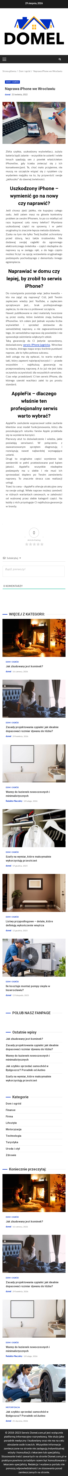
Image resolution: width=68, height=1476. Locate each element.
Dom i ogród (12, 82)
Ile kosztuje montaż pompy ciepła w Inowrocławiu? (34, 958)
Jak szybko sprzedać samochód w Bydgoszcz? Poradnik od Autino (34, 1383)
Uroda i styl (13, 1148)
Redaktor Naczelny (14, 801)
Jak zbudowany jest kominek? (34, 638)
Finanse (11, 1110)
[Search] (60, 59)
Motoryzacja (13, 1129)
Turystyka (12, 1142)
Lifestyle (11, 1123)
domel (8, 95)
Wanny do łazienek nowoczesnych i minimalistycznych (34, 763)
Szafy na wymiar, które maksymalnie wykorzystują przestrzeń (34, 828)
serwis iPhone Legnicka (36, 345)
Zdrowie (11, 1155)
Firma (9, 1116)
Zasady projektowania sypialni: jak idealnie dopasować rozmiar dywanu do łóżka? (34, 699)
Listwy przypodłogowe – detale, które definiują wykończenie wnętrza (34, 893)
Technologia (13, 1135)
